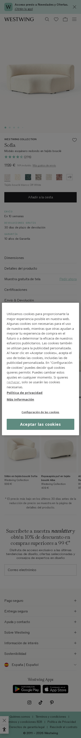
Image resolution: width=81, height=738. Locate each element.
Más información (20, 399)
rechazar (13, 382)
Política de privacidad (25, 392)
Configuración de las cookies (40, 412)
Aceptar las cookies (40, 424)
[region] (40, 369)
